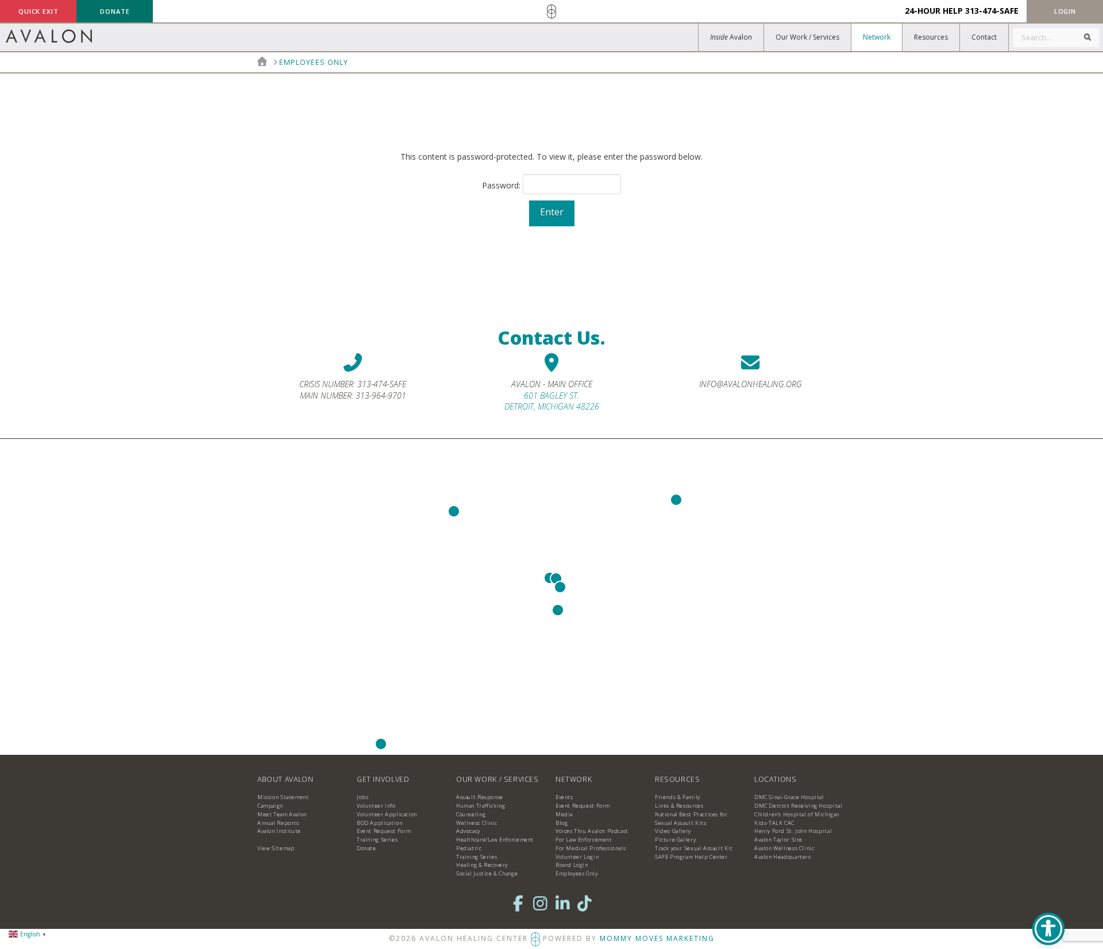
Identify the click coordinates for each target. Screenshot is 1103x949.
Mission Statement (282, 797)
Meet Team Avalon (282, 814)
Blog (562, 823)
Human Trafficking (480, 805)
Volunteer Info (376, 805)
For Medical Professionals (591, 848)
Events (564, 797)
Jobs (362, 797)
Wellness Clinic (476, 823)
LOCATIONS (775, 779)
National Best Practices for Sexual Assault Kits (691, 819)
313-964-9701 (381, 395)
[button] (1065, 11)
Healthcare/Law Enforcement (495, 839)
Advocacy (468, 831)
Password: (502, 185)
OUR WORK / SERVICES (497, 779)
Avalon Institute (279, 831)
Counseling (470, 814)
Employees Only (577, 873)
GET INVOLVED (383, 779)
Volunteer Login (577, 857)
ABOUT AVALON (285, 779)
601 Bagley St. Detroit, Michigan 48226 (551, 401)
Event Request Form (384, 831)
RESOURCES (677, 779)
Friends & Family (677, 797)
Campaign (270, 805)
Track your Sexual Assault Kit (694, 848)
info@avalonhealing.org (750, 384)
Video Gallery (673, 831)
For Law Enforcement (584, 839)
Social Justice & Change (487, 873)
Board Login (572, 865)
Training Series (377, 839)
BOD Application (379, 823)
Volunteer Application (387, 814)
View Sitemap (275, 848)
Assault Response (479, 797)
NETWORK (574, 779)
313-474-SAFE (992, 10)
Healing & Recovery (482, 865)
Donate (366, 848)
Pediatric (469, 848)
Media (564, 814)
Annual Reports (278, 823)
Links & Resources (679, 805)
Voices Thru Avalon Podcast (592, 831)
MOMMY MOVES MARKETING (657, 938)
